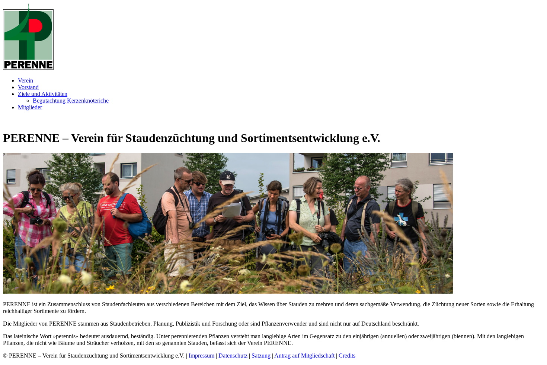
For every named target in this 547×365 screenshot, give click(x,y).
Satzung (261, 355)
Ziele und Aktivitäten (42, 94)
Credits (347, 355)
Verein (25, 80)
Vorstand (28, 87)
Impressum (201, 355)
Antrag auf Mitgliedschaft (304, 355)
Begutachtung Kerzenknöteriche (71, 100)
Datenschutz (232, 355)
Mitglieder (30, 107)
